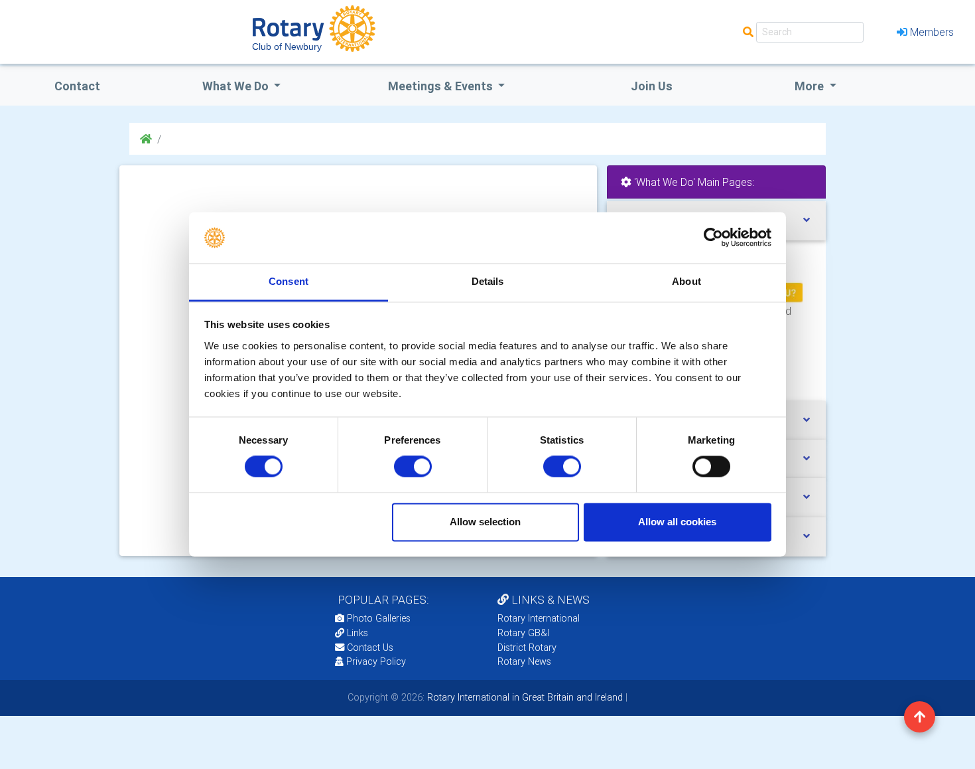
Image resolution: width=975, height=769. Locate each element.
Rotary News (524, 661)
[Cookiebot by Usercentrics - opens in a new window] (713, 238)
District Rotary (526, 647)
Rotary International (538, 618)
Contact (77, 86)
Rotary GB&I (523, 633)
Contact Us (368, 647)
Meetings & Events (441, 86)
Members (932, 32)
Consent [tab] (288, 281)
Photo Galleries (377, 618)
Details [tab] (488, 281)
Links (357, 633)
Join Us (652, 86)
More (810, 86)
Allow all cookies (677, 521)
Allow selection (485, 521)
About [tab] (686, 281)
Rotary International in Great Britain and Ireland (523, 697)
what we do (236, 86)
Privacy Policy (376, 661)
